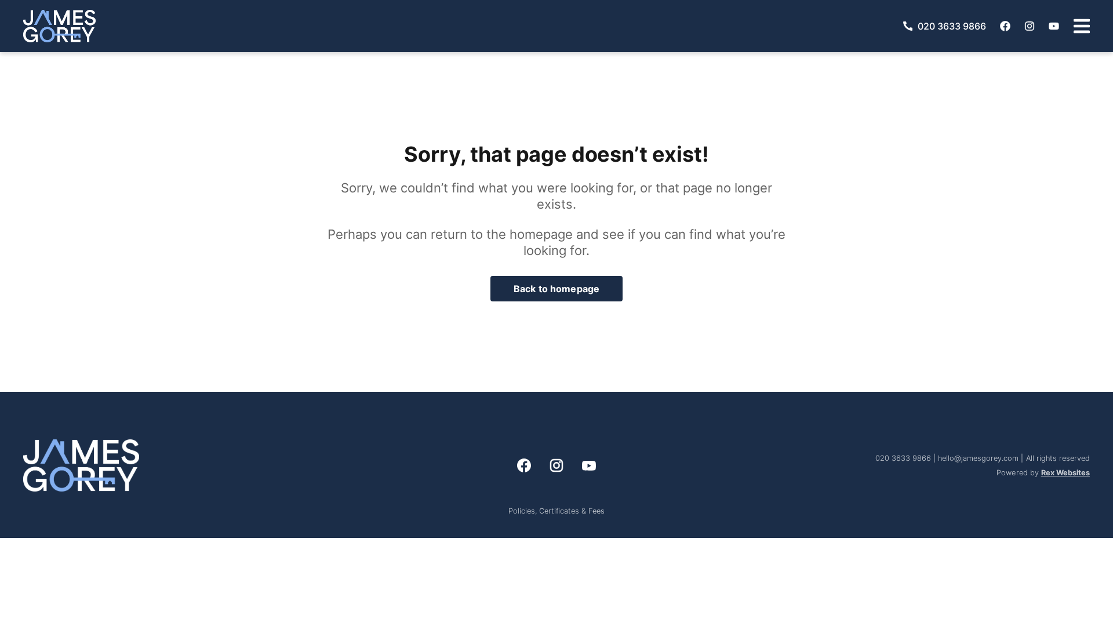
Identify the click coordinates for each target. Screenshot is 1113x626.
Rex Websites (1065, 472)
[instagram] (1029, 26)
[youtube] (1054, 26)
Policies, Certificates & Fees (556, 511)
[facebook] (1005, 26)
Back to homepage (556, 288)
